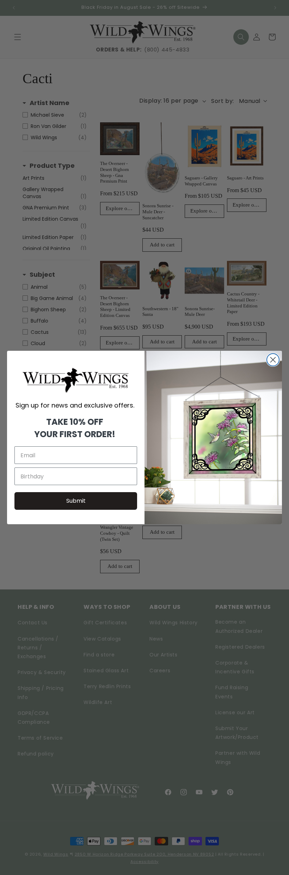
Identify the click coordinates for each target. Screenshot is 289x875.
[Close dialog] (273, 360)
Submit (76, 501)
